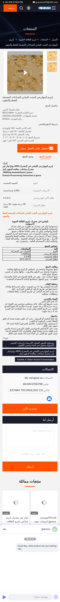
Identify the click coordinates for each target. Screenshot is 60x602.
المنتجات (44, 39)
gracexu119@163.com (47, 2)
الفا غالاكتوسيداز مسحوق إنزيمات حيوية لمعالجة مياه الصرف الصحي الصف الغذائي (45, 519)
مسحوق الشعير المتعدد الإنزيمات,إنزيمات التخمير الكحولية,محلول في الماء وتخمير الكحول (32, 344)
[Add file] (56, 597)
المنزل (55, 39)
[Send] (4, 597)
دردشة (11, 8)
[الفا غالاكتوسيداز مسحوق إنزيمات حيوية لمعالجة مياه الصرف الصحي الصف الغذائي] (44, 503)
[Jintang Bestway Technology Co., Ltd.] (45, 8)
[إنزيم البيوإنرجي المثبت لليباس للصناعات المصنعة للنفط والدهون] (25, 72)
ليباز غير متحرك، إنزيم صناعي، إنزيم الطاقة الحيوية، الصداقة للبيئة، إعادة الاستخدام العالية (16, 519)
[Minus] (4, 529)
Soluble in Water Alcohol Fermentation (35, 359)
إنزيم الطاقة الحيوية (27, 39)
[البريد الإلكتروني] (49, 399)
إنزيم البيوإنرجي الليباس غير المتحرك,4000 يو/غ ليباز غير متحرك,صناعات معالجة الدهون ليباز (30, 352)
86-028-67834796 (14, 2)
